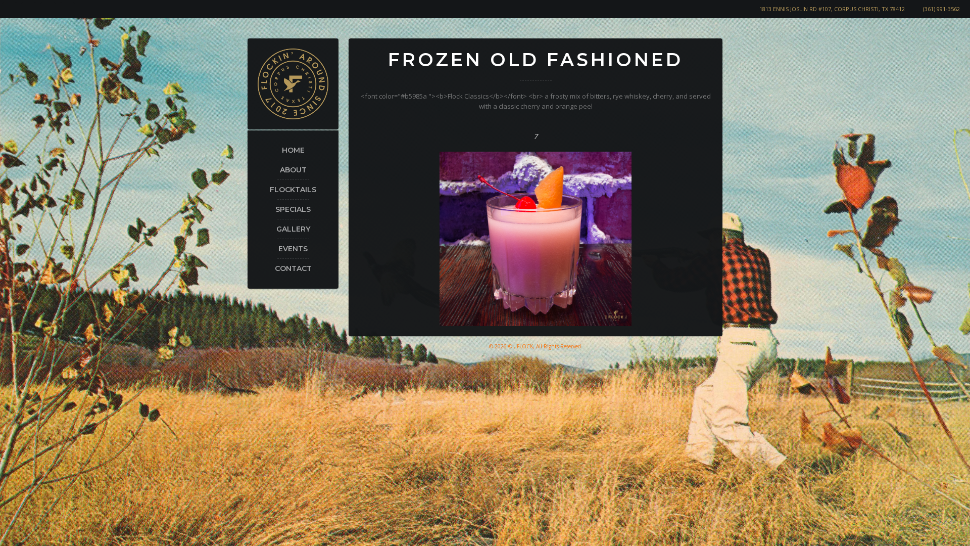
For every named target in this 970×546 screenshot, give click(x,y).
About (293, 169)
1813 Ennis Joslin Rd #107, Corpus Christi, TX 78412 (832, 9)
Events (293, 248)
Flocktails (293, 189)
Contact (293, 268)
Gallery (293, 229)
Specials (293, 209)
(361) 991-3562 (941, 9)
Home (293, 150)
